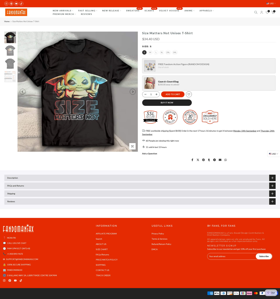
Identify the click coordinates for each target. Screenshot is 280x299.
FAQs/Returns (102, 254)
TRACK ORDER (103, 275)
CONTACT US (102, 270)
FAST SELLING (86, 10)
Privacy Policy (158, 233)
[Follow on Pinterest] (11, 4)
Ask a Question (149, 153)
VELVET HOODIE (170, 10)
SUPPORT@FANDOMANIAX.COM (22, 259)
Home (6, 21)
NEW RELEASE (110, 10)
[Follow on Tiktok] (21, 4)
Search (99, 239)
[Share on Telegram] (214, 160)
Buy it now (167, 102)
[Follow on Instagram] (6, 4)
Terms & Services (159, 239)
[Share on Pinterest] (203, 160)
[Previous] (23, 92)
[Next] (133, 92)
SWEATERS (134, 10)
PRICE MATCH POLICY (107, 259)
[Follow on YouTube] (16, 4)
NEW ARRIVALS (62, 10)
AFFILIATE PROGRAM (106, 233)
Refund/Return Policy (161, 244)
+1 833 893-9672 (15, 254)
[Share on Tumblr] (209, 160)
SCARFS (150, 10)
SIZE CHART (102, 249)
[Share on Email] (220, 160)
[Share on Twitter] (198, 160)
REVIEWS (86, 14)
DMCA (155, 249)
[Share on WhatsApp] (225, 160)
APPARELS (206, 10)
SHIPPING (101, 265)
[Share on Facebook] (192, 160)
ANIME (188, 10)
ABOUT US (101, 244)
